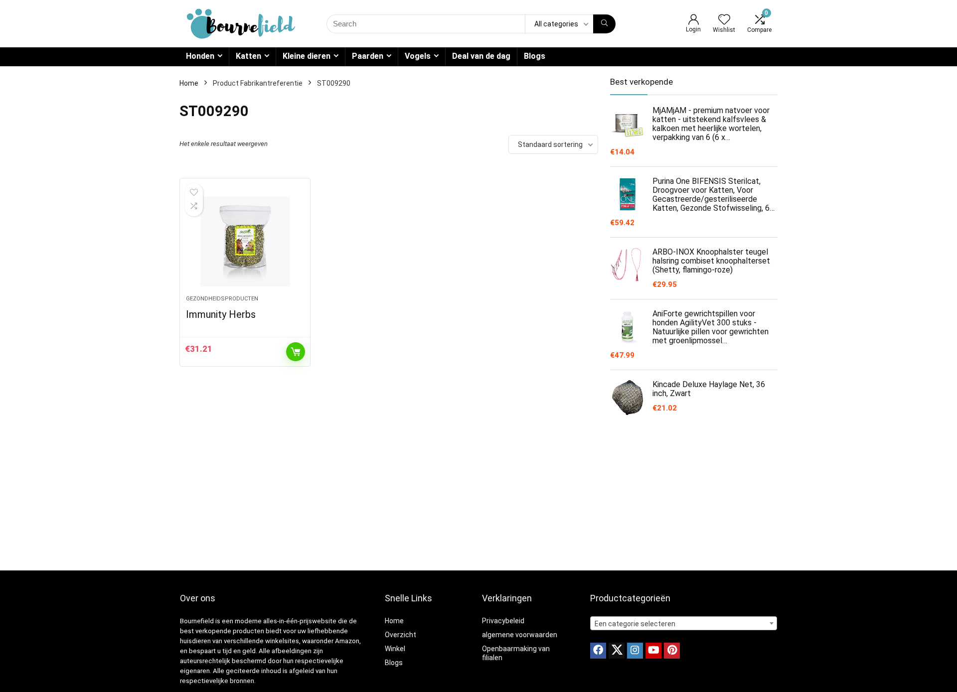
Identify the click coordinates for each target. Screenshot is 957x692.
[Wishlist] (724, 20)
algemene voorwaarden (519, 635)
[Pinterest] (672, 651)
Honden (200, 56)
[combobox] (683, 623)
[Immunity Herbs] (245, 241)
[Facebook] (598, 651)
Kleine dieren (306, 56)
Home (188, 83)
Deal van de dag (481, 56)
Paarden (367, 56)
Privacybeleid (503, 621)
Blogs (534, 56)
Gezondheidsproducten (222, 298)
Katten (248, 56)
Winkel (395, 649)
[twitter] (617, 651)
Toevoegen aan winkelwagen (295, 351)
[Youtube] (653, 651)
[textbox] (684, 624)
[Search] (604, 23)
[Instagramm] (635, 651)
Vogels (418, 56)
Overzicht (400, 635)
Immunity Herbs (221, 314)
